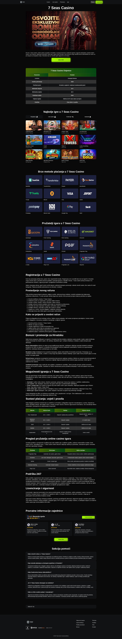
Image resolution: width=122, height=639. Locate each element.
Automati (87, 116)
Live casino (51, 116)
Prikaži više (61, 539)
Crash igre (68, 116)
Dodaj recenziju (88, 517)
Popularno (33, 116)
